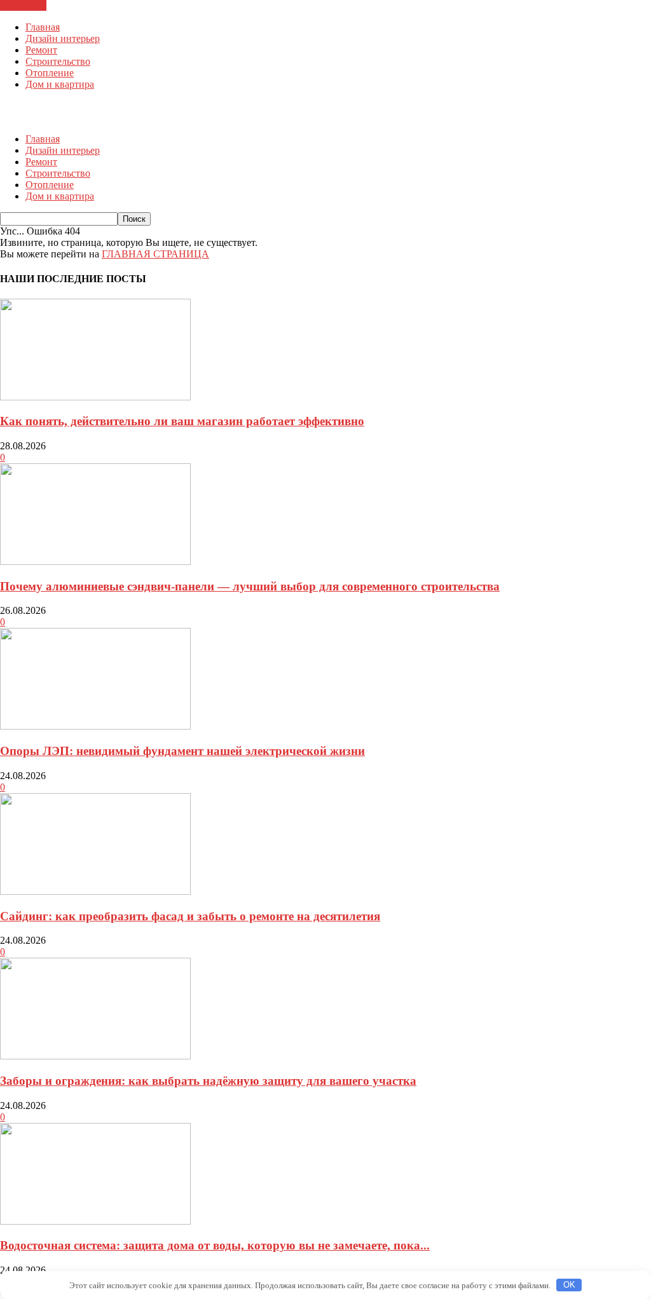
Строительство (57, 61)
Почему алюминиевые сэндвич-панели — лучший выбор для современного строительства (250, 586)
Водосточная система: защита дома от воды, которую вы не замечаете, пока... (215, 1245)
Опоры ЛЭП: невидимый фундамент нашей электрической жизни (182, 751)
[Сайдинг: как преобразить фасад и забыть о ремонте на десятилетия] (95, 891)
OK (569, 1284)
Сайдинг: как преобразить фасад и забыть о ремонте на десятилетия (190, 916)
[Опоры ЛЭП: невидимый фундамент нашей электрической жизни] (95, 726)
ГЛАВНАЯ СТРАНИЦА (155, 253)
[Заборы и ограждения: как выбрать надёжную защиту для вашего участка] (95, 1056)
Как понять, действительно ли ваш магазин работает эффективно (182, 421)
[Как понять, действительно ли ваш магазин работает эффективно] (95, 396)
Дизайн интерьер (62, 38)
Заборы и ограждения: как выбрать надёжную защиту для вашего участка (208, 1080)
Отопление (49, 72)
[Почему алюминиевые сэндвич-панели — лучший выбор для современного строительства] (95, 561)
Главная (42, 27)
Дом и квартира (59, 84)
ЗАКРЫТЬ (23, 5)
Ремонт (41, 49)
